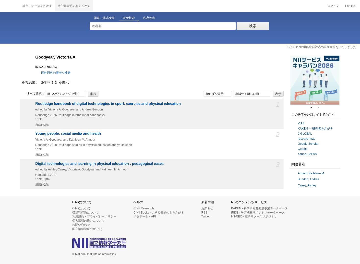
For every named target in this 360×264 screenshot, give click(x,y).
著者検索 (129, 18)
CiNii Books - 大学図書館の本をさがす (158, 212)
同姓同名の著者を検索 (56, 72)
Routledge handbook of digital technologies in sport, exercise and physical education (108, 104)
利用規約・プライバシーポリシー (94, 216)
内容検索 (149, 18)
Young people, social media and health (68, 133)
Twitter (205, 216)
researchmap (306, 138)
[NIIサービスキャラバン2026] (314, 80)
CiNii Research (143, 208)
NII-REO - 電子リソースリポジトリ (254, 216)
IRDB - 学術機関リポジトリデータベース (258, 212)
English (350, 6)
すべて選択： (36, 93)
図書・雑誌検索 (104, 18)
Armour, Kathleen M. (311, 173)
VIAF (301, 123)
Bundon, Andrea (308, 179)
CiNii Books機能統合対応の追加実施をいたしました (322, 47)
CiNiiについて (81, 208)
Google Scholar (308, 143)
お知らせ (207, 208)
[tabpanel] (314, 80)
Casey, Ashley (307, 185)
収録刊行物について (85, 212)
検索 (252, 26)
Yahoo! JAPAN (307, 154)
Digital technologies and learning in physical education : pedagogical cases (99, 164)
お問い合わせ (81, 225)
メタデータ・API (144, 216)
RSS (204, 212)
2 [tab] (320, 107)
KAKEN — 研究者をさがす (315, 128)
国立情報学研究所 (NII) (87, 229)
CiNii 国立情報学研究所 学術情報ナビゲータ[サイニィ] (10, 6)
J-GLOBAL (305, 133)
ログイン (333, 6)
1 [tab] (313, 107)
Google (303, 149)
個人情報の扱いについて (88, 220)
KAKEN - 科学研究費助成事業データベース (259, 208)
